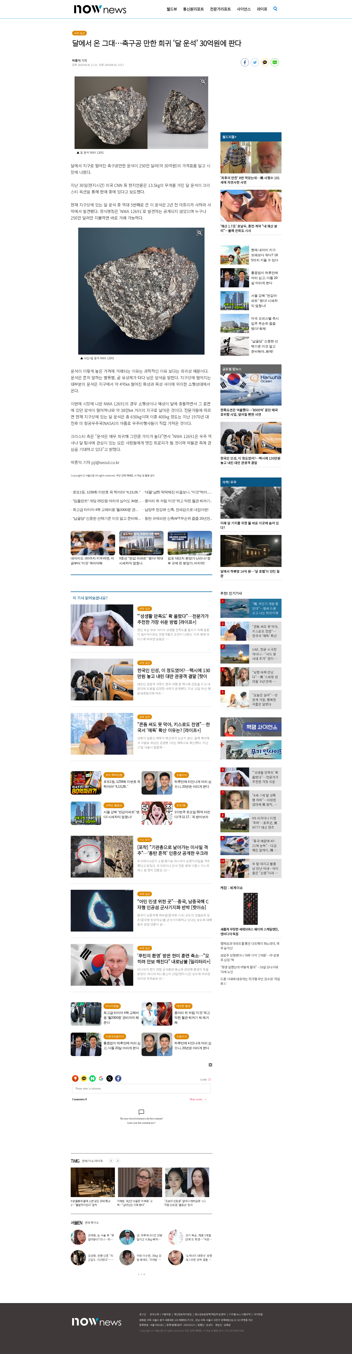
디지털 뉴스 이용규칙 (240, 1314)
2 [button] (141, 1274)
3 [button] (144, 1274)
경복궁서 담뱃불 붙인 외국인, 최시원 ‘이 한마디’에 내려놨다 (137, 1203)
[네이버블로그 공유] (275, 65)
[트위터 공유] (255, 65)
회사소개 (154, 1314)
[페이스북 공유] (245, 65)
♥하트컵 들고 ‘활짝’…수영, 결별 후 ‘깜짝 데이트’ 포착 (101, 1239)
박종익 (76, 60)
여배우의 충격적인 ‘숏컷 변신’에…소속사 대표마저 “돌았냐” (150, 1239)
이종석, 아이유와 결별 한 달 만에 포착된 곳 (150, 1258)
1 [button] (138, 1274)
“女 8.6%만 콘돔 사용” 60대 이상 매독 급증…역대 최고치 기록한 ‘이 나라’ (184, 1203)
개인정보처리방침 (183, 1314)
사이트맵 (258, 1314)
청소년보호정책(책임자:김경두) (210, 1314)
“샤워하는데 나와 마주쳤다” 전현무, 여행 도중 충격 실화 (198, 1239)
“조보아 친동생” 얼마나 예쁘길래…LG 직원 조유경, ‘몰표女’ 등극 (90, 1203)
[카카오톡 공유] (265, 65)
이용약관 (166, 1314)
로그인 (142, 1314)
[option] (91, 1188)
